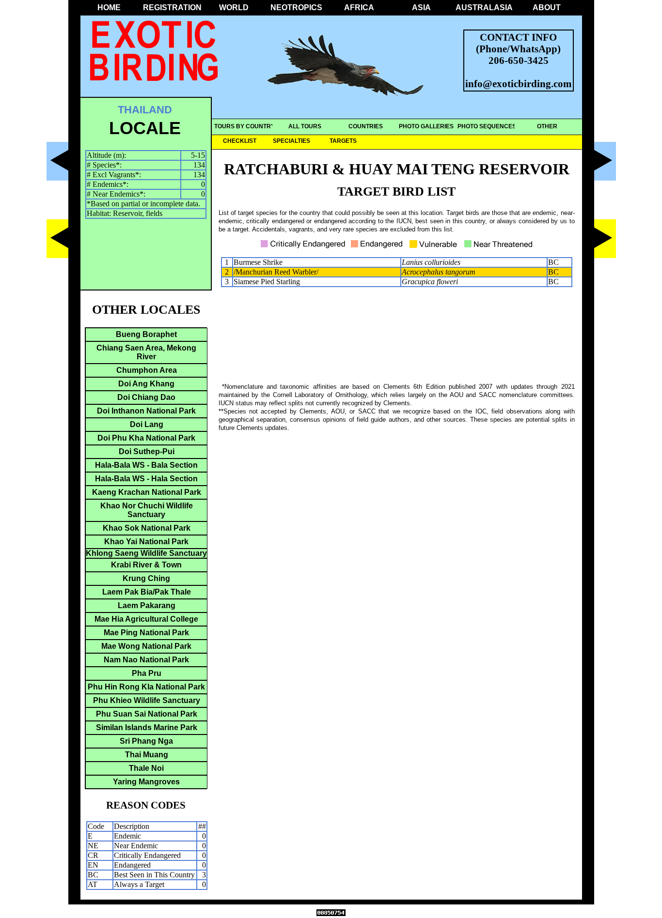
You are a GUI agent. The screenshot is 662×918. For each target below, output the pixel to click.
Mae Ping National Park (146, 632)
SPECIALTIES (291, 141)
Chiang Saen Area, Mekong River (146, 352)
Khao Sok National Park (146, 528)
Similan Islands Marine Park (146, 727)
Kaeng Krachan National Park (146, 492)
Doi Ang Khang (146, 384)
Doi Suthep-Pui (146, 451)
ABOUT (547, 7)
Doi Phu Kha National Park (146, 438)
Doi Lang (146, 424)
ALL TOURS (304, 126)
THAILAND (145, 110)
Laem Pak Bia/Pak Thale (146, 592)
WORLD (234, 7)
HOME (109, 7)
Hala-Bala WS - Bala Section (146, 465)
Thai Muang (146, 754)
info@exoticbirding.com (518, 83)
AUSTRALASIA (484, 7)
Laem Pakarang (146, 605)
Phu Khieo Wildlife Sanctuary (146, 700)
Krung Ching (146, 578)
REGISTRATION (171, 7)
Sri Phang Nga (146, 741)
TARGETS (343, 141)
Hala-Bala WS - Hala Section (146, 478)
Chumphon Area (146, 370)
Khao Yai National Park (146, 541)
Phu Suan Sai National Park (146, 714)
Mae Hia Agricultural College (146, 619)
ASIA (421, 7)
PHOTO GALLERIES (426, 126)
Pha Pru (146, 673)
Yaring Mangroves (146, 782)
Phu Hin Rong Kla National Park (146, 687)
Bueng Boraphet (146, 334)
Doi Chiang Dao (146, 397)
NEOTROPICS (296, 7)
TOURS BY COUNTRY (244, 126)
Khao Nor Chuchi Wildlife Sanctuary (146, 510)
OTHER (547, 126)
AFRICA (359, 7)
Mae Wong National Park (146, 646)
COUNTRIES (365, 126)
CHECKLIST (239, 141)
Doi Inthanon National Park (146, 411)
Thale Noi (146, 768)
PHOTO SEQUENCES (486, 126)
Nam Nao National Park (146, 660)
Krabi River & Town (146, 565)
